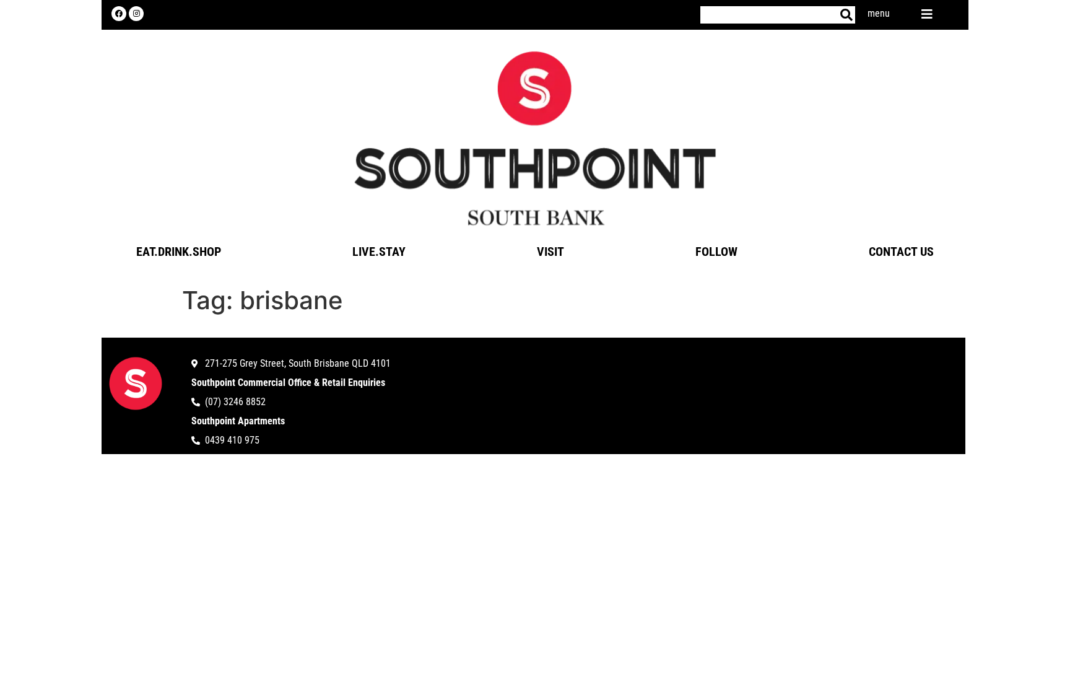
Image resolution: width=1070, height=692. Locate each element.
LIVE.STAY (379, 251)
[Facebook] (118, 13)
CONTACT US (901, 251)
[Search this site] (769, 15)
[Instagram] (136, 13)
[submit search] (846, 15)
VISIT (550, 251)
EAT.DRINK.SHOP (178, 251)
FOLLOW (716, 251)
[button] (927, 11)
